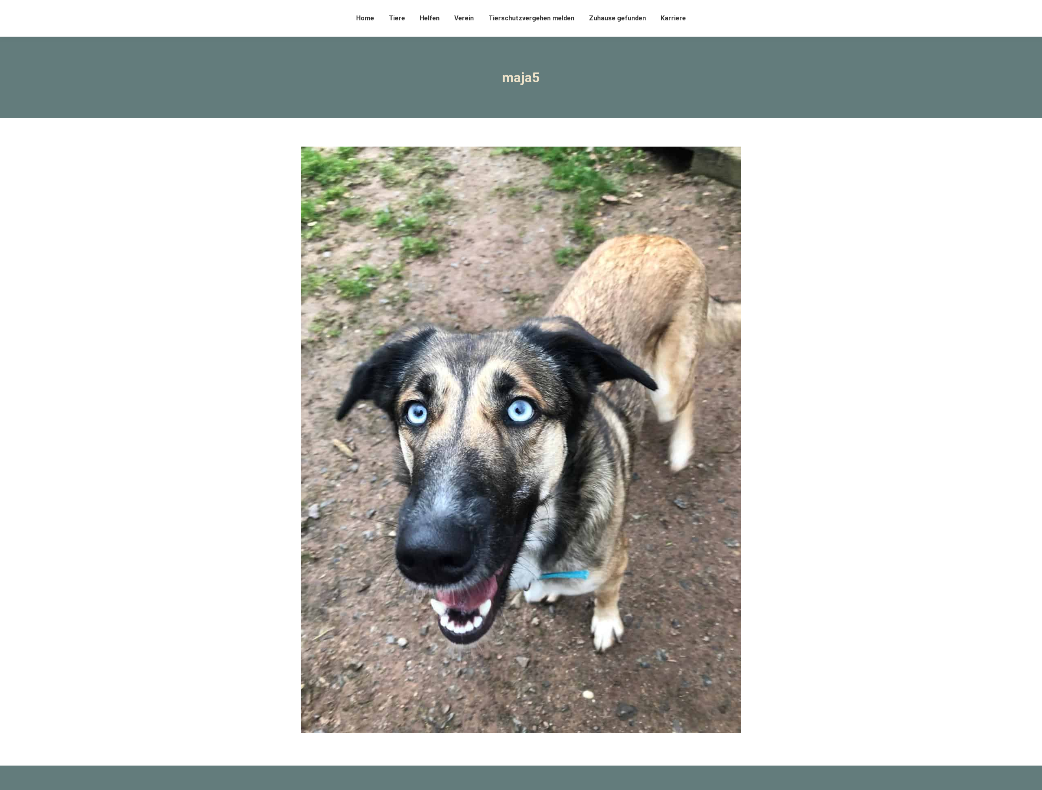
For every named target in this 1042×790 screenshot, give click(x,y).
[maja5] (521, 440)
